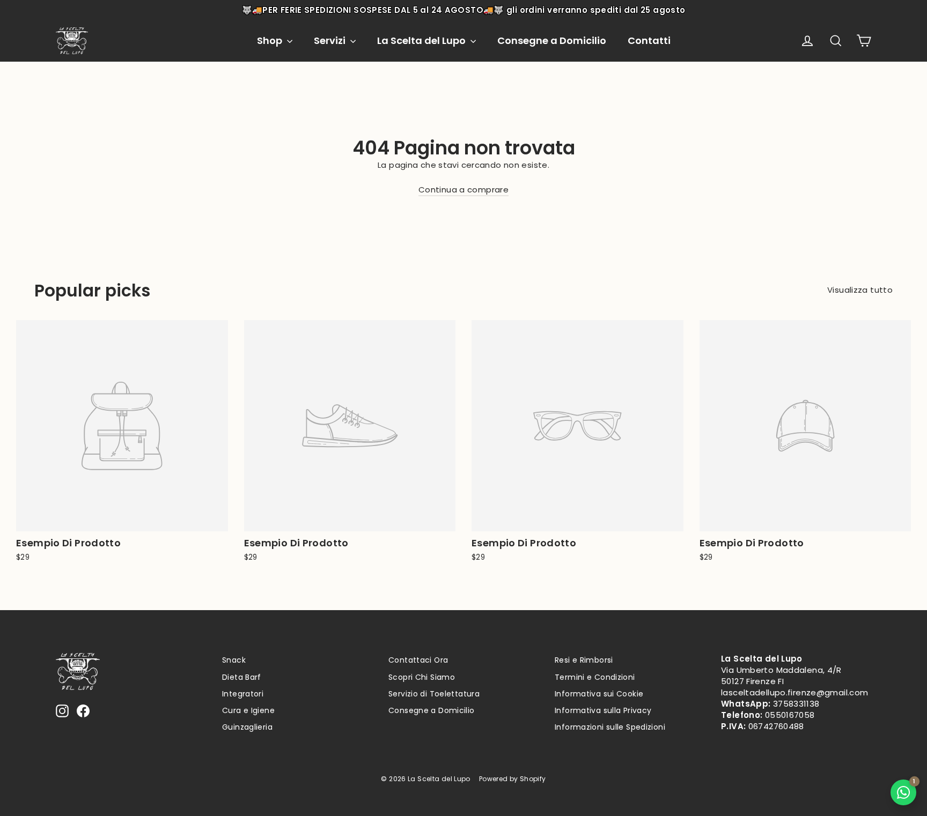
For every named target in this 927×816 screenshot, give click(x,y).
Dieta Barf (241, 677)
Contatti (649, 40)
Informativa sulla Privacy (603, 710)
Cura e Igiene (248, 710)
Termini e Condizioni (595, 677)
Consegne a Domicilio (551, 40)
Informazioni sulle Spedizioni (610, 727)
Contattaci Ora (418, 660)
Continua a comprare (463, 189)
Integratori (242, 693)
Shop (270, 40)
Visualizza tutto (860, 289)
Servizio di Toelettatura (434, 693)
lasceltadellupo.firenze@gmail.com (794, 692)
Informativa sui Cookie (599, 693)
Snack (234, 660)
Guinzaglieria (247, 727)
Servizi (331, 40)
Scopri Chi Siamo (421, 677)
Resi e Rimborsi (584, 660)
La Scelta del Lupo (422, 40)
